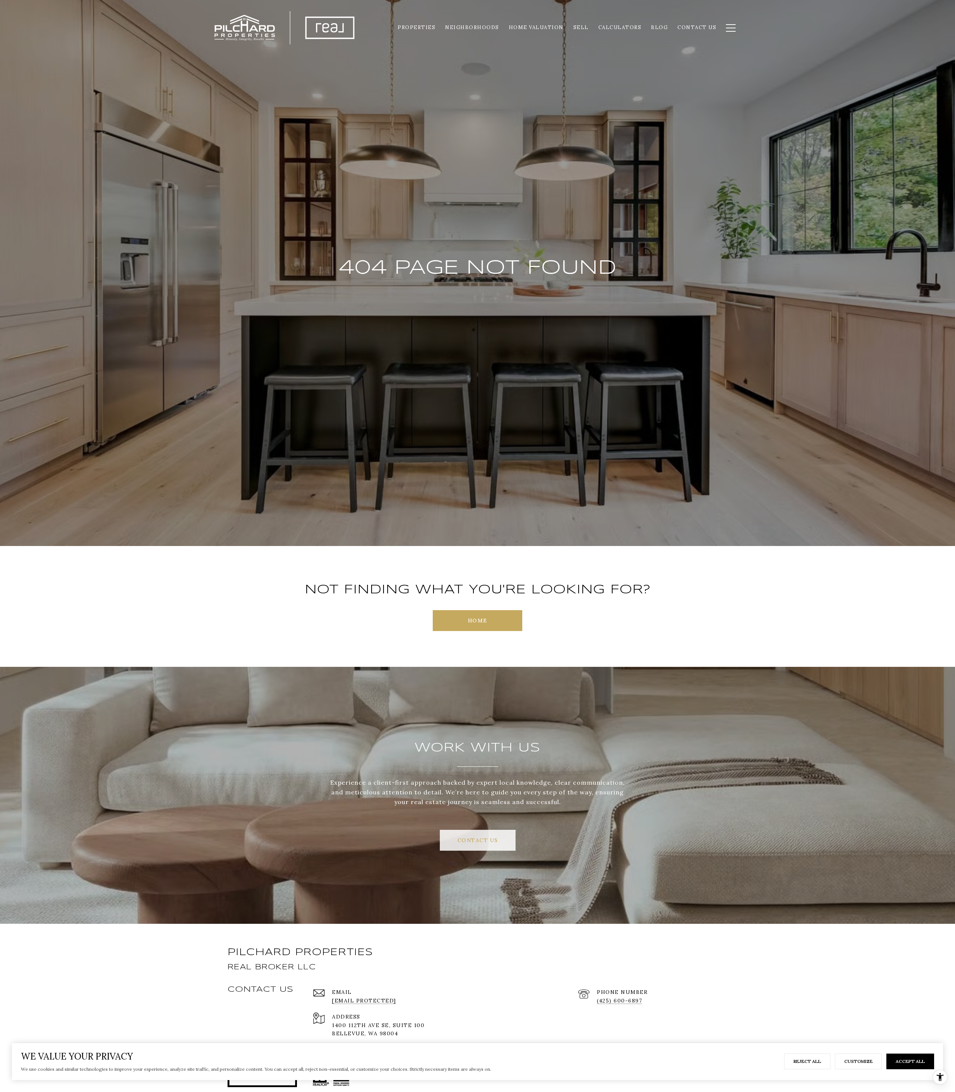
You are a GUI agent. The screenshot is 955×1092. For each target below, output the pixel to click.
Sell (581, 27)
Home (478, 620)
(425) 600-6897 (619, 1000)
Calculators (620, 27)
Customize (858, 1061)
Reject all (807, 1061)
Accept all (910, 1061)
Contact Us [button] (477, 840)
